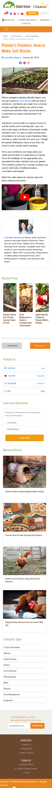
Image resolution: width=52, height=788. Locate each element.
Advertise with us (27, 764)
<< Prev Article (11, 346)
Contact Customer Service (27, 768)
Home (5, 36)
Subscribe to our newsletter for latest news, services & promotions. (22, 414)
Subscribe (32, 13)
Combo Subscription (27, 20)
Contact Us (26, 23)
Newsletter (44, 20)
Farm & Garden (16, 36)
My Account (9, 20)
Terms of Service (27, 753)
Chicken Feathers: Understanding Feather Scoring (24, 491)
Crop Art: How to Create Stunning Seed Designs (23, 535)
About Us (27, 744)
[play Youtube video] (25, 197)
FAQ (27, 772)
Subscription (37, 726)
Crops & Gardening (31, 36)
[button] (45, 297)
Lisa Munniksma (13, 57)
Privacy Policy (27, 748)
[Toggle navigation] (6, 29)
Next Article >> (40, 346)
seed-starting (25, 101)
